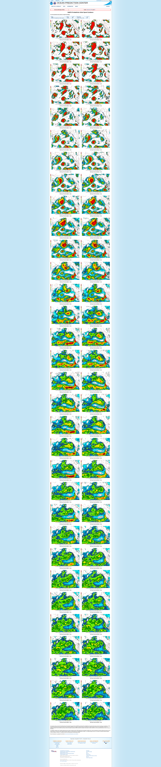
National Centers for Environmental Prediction (67, 753)
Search (108, 6)
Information (70, 6)
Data (64, 6)
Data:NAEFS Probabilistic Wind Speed (57, 17)
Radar (57, 746)
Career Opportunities (89, 757)
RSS (62, 0)
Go (110, 0)
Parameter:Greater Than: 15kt (80, 17)
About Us (87, 756)
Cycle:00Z (72, 17)
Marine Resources (82, 741)
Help (87, 752)
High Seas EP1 (89, 9)
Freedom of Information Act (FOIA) (91, 755)
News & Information (94, 741)
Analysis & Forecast (56, 6)
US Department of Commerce (64, 750)
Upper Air (57, 747)
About (76, 6)
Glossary (87, 753)
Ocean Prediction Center (72, 3)
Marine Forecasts (69, 741)
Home (52, 0)
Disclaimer (87, 750)
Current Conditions (57, 741)
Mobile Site (57, 0)
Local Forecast (98, 0)
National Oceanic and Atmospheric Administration (68, 4)
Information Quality (89, 751)
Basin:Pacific (67, 17)
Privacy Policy (88, 754)
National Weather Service (64, 752)
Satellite (57, 745)
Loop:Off (87, 17)
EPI (94, 9)
